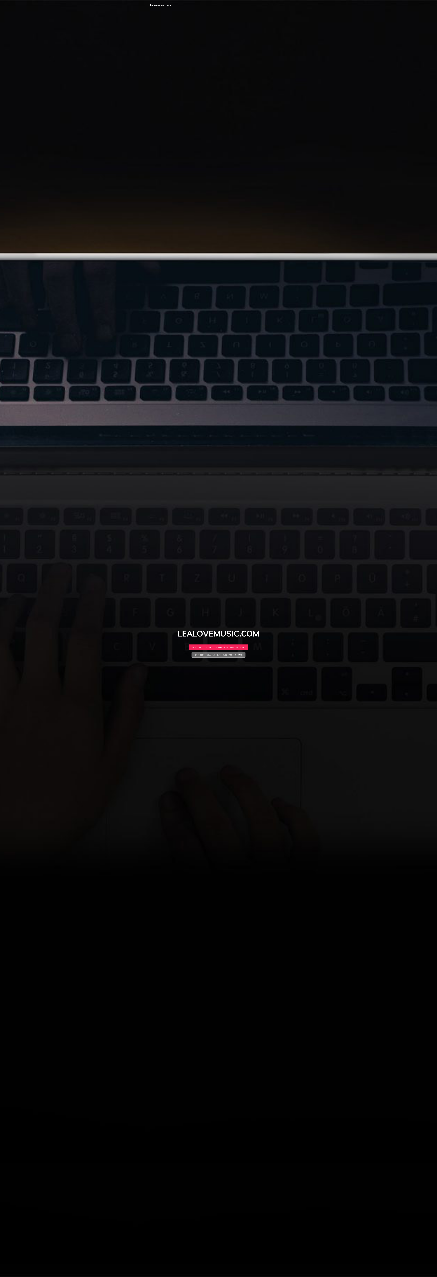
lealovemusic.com (160, 5)
